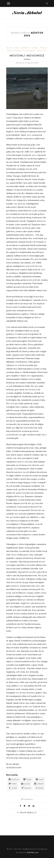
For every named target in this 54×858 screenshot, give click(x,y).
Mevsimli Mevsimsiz (27, 55)
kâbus (43, 48)
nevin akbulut (15, 51)
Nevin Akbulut (28, 812)
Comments (27, 799)
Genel (35, 48)
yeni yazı (42, 51)
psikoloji (30, 51)
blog (9, 48)
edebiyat (26, 48)
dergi (17, 48)
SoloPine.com (32, 852)
